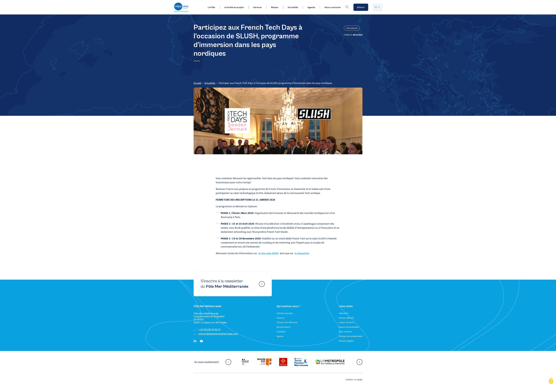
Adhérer (361, 7)
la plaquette (302, 253)
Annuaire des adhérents (287, 322)
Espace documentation (349, 327)
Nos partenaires (284, 327)
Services (257, 7)
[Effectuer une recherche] (347, 7)
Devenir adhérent (346, 318)
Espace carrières (346, 322)
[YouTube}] (201, 341)
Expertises (343, 313)
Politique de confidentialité (350, 336)
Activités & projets (285, 313)
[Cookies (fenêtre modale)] (551, 381)
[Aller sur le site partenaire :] (248, 362)
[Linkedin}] (195, 341)
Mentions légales (346, 341)
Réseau (274, 7)
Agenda (311, 7)
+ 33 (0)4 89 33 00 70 (209, 329)
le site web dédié (268, 253)
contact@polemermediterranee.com (218, 333)
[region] (278, 83)
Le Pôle (211, 7)
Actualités (293, 7)
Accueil (197, 83)
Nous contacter (333, 7)
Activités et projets (234, 7)
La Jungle (358, 379)
